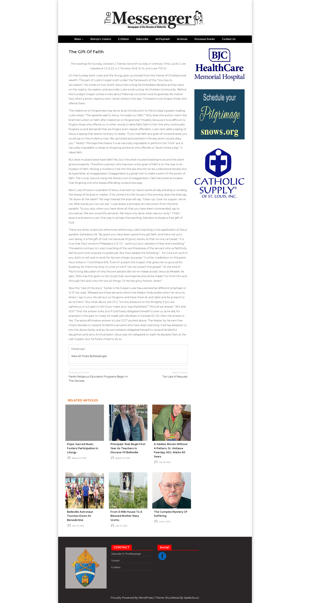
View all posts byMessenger (89, 356)
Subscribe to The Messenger (126, 554)
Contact (115, 560)
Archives (182, 39)
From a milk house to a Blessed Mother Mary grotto (126, 516)
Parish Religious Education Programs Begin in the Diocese (98, 376)
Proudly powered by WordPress (132, 597)
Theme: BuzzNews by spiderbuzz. (177, 597)
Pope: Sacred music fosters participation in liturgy (82, 448)
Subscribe (142, 39)
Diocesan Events (205, 39)
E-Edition (123, 39)
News (77, 39)
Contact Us (229, 39)
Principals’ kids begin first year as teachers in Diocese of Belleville (127, 448)
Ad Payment (162, 39)
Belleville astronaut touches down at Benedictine (80, 516)
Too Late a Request (175, 374)
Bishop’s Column (101, 39)
